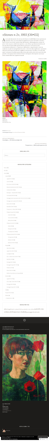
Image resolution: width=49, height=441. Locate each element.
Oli (7, 130)
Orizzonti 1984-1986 (12, 217)
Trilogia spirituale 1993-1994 (12, 234)
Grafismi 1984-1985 (10, 189)
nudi (36, 309)
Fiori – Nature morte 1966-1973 (13, 256)
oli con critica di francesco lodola (18, 132)
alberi (6, 309)
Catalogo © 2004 (36, 3)
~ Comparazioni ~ (8, 298)
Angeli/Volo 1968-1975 (11, 251)
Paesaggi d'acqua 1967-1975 (12, 287)
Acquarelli (7, 176)
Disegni (6, 245)
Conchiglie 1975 (10, 253)
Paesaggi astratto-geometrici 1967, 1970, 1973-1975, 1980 (18, 198)
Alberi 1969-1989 (10, 248)
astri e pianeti (15, 309)
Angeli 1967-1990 (10, 178)
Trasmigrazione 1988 (12, 231)
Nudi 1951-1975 (10, 259)
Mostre (44, 1)
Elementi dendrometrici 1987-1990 (13, 187)
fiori (21, 309)
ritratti (34, 312)
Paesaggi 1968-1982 (10, 284)
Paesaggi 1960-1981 (10, 262)
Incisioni (7, 276)
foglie (23, 309)
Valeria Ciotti (5, 1)
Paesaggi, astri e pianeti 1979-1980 (13, 201)
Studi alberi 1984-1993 (11, 206)
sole (38, 312)
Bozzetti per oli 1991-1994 (12, 184)
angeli (9, 309)
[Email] (24, 320)
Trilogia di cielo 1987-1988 (12, 223)
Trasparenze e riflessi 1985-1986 (13, 209)
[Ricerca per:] (24, 155)
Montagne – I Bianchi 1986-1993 (13, 192)
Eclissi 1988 (10, 226)
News (45, 3)
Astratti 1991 (9, 181)
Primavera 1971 (10, 267)
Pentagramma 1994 (12, 237)
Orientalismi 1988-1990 (11, 195)
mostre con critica (29, 309)
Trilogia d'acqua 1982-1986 (12, 212)
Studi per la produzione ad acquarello (14, 273)
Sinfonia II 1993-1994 (12, 242)
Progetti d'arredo (8, 292)
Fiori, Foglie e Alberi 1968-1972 (13, 281)
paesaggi (29, 312)
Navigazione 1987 (11, 228)
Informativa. (15, 438)
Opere (36, 1)
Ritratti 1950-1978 (10, 270)
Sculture (7, 295)
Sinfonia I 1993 (11, 239)
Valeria (29, 1)
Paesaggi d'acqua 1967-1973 (12, 264)
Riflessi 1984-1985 (11, 220)
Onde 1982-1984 (11, 214)
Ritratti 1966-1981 (10, 203)
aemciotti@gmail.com (6, 410)
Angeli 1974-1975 (10, 278)
